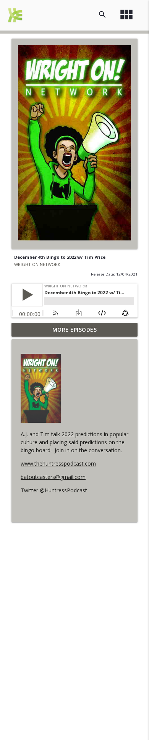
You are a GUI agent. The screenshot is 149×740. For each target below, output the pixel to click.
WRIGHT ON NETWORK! (38, 264)
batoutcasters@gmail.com (53, 476)
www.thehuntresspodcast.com (58, 463)
